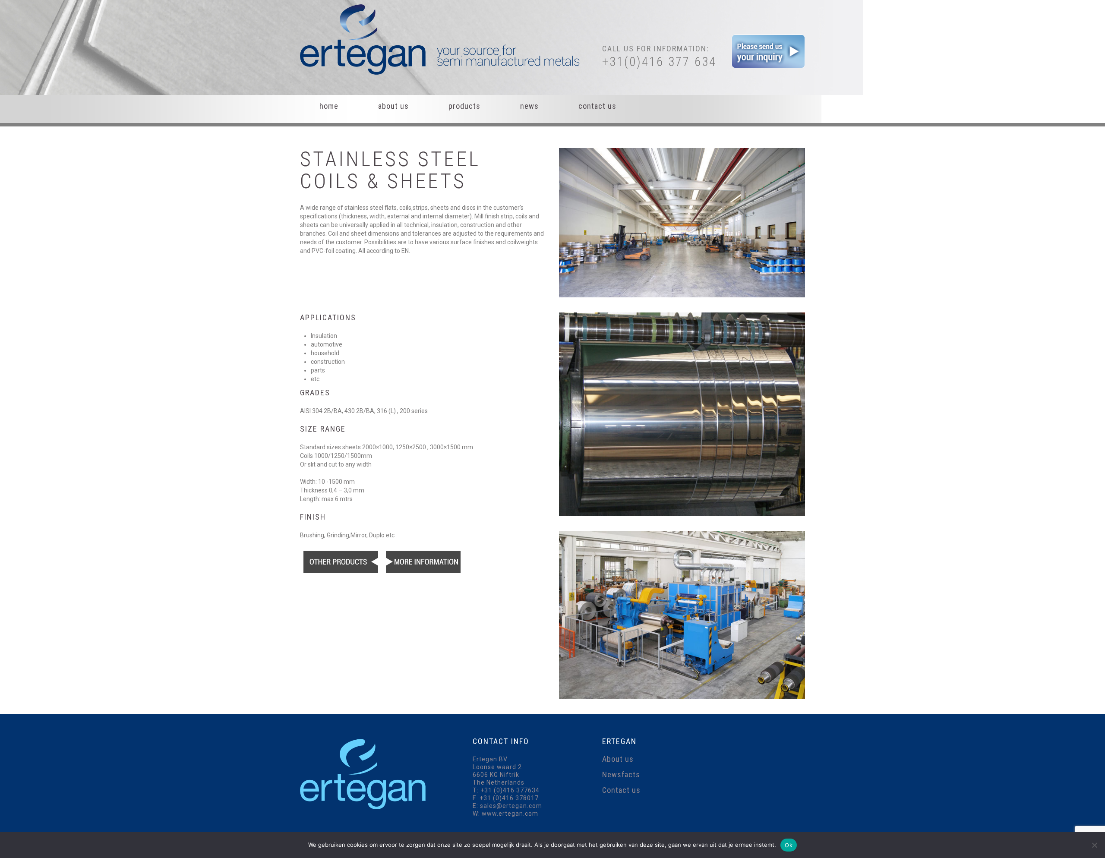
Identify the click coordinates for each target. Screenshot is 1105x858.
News (529, 105)
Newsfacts (621, 774)
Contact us (597, 105)
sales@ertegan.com (511, 805)
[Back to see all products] (340, 561)
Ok (788, 845)
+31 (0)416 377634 (510, 790)
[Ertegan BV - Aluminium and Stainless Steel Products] (442, 38)
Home (328, 105)
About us (393, 105)
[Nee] (1094, 845)
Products (464, 105)
